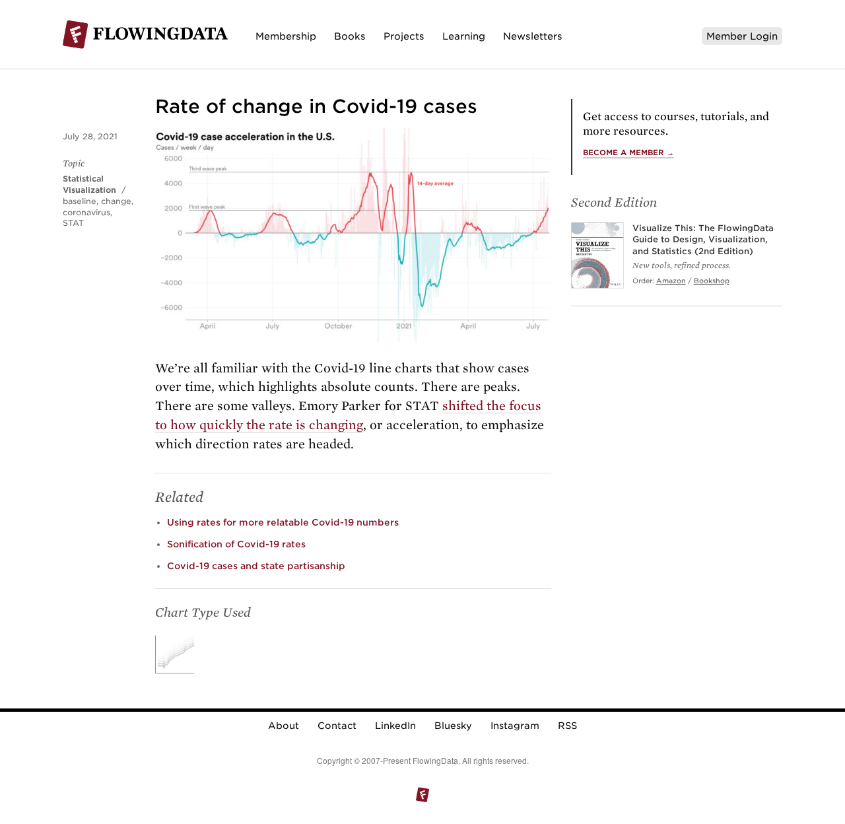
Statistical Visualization (89, 184)
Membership (285, 36)
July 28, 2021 (90, 136)
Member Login (742, 36)
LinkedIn (395, 725)
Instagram (514, 725)
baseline (79, 201)
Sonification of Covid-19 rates (236, 544)
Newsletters (532, 36)
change (116, 201)
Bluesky (453, 725)
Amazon (671, 281)
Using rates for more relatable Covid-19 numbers (283, 522)
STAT (73, 223)
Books (350, 36)
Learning (463, 36)
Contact (337, 725)
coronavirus (86, 212)
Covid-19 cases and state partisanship (256, 566)
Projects (404, 36)
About (283, 725)
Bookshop (711, 281)
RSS (567, 725)
